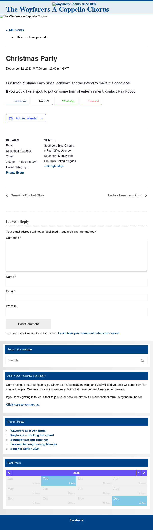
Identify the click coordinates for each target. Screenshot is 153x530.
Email (10, 291)
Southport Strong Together (29, 439)
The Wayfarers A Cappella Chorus (57, 9)
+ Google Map (53, 166)
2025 (76, 472)
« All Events (15, 30)
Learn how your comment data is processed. (89, 333)
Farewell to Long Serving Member (33, 444)
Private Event (15, 172)
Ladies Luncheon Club (125, 195)
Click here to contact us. (23, 404)
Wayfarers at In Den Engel (28, 430)
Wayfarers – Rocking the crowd (32, 435)
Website (11, 305)
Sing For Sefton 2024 (24, 448)
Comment (13, 237)
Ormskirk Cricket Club (27, 195)
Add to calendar (26, 118)
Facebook (76, 520)
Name (11, 276)
